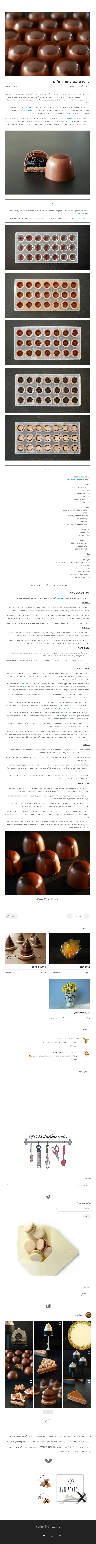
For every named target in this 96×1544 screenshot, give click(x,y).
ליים (14, 1437)
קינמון (23, 1442)
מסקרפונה (79, 1441)
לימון (9, 1436)
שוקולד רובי (83, 1452)
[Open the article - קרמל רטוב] (69, 948)
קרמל (9, 1441)
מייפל (89, 1442)
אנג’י (75, 100)
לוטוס (18, 1437)
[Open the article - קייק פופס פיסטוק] (69, 994)
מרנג (70, 1441)
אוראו (66, 1437)
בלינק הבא (80, 214)
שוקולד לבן (34, 1447)
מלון (87, 1442)
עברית (84, 1293)
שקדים (75, 1452)
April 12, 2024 (11, 86)
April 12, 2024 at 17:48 (66, 1039)
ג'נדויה (45, 1436)
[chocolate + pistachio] (19, 1364)
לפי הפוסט (72, 118)
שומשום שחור (83, 1448)
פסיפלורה (43, 1442)
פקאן (37, 1442)
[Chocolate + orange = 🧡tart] (77, 1393)
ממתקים (56, 973)
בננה (55, 1436)
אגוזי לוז (86, 1436)
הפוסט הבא (61, 598)
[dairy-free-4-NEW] (71, 1488)
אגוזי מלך (78, 1437)
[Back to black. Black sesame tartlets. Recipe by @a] (77, 1364)
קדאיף (32, 1442)
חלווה (24, 1437)
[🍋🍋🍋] (77, 1335)
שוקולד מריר (20, 1447)
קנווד (50, 973)
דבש (40, 1437)
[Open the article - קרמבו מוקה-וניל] (25, 948)
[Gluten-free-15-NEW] (42, 1479)
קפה (14, 1441)
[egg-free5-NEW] (42, 1497)
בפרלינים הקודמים (29, 111)
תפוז (62, 1452)
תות (71, 1452)
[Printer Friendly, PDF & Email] (47, 900)
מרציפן (64, 1442)
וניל (28, 1436)
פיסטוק (52, 1441)
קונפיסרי (72, 86)
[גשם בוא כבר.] (48, 1393)
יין (20, 1437)
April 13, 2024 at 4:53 (70, 1052)
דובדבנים (34, 1436)
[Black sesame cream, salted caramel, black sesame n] (19, 1335)
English (84, 1296)
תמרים (67, 1451)
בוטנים (60, 1436)
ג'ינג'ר (51, 1437)
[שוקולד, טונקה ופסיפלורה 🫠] (48, 1364)
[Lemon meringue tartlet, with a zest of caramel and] (48, 1335)
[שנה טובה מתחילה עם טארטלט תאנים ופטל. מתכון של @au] (19, 1393)
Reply (75, 1046)
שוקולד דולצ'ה (61, 1447)
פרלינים (78, 86)
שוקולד (73, 1447)
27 (44, 973)
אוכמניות (71, 1437)
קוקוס (28, 1442)
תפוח (59, 1452)
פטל (59, 1441)
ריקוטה (89, 1448)
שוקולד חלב (47, 1447)
